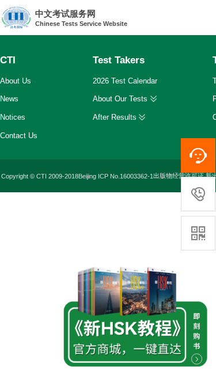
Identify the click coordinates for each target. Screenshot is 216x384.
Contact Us (18, 135)
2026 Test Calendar (125, 81)
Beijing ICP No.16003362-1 (115, 176)
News (9, 98)
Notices (12, 117)
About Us (15, 81)
